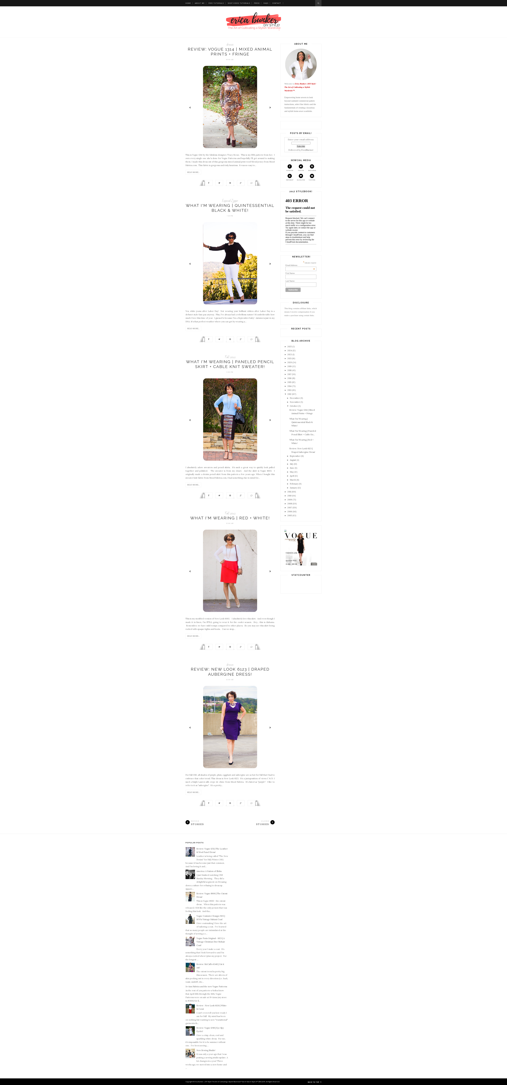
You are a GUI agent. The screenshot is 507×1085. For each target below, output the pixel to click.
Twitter (301, 170)
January (293, 487)
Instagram (312, 170)
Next (270, 108)
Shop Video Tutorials (239, 3)
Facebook (289, 170)
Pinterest (289, 180)
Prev (190, 108)
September (295, 456)
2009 (289, 499)
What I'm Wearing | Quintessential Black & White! (301, 422)
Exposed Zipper (230, 201)
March (293, 480)
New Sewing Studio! (205, 1050)
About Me (200, 3)
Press (257, 3)
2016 (289, 378)
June (292, 468)
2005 (289, 515)
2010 (289, 495)
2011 (289, 491)
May (292, 472)
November (295, 402)
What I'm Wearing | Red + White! (230, 518)
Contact (276, 3)
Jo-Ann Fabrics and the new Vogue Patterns (206, 986)
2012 (289, 394)
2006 (289, 511)
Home (188, 3)
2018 (289, 370)
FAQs (266, 3)
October (294, 406)
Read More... (193, 172)
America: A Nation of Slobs (209, 871)
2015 (289, 382)
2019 (289, 366)
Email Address (300, 265)
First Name (290, 273)
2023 (289, 354)
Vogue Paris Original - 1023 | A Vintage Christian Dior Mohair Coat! (210, 942)
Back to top (314, 1082)
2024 (289, 350)
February (294, 484)
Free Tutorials (216, 3)
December (295, 398)
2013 (289, 390)
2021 (289, 358)
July (291, 464)
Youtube (312, 180)
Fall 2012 (230, 357)
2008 (289, 503)
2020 (289, 362)
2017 (289, 374)
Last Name (290, 281)
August (293, 460)
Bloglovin (301, 180)
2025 (289, 346)
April (292, 476)
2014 (289, 386)
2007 (289, 507)
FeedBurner (307, 150)
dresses (230, 44)
